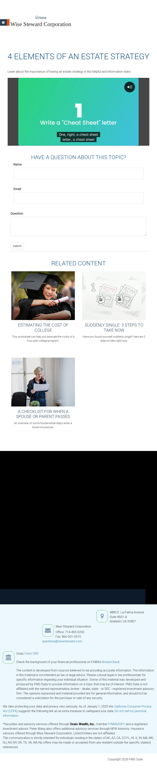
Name (17, 164)
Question (17, 213)
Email (17, 189)
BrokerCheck (111, 662)
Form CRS (31, 653)
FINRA (112, 724)
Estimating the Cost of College (43, 327)
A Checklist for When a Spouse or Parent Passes (43, 414)
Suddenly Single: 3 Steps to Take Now (114, 327)
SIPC (122, 724)
